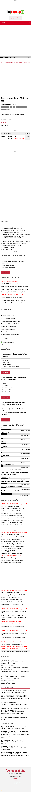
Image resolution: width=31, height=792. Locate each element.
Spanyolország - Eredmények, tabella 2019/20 (13, 595)
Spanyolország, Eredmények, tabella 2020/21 (12, 537)
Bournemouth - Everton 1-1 (9, 247)
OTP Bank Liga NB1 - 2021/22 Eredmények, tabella (14, 504)
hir (14, 106)
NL (28, 62)
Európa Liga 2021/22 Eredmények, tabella (11, 522)
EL (14, 62)
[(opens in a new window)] (8, 342)
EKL (17, 62)
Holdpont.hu (12, 18)
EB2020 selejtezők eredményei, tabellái (11, 621)
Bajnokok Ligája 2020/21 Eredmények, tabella (12, 551)
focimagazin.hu (15, 770)
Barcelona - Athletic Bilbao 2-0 (9, 746)
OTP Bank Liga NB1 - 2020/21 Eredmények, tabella (14, 532)
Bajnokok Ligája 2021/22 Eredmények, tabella (12, 520)
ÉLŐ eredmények (6, 345)
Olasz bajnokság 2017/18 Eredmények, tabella (13, 637)
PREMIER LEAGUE (10, 59)
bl (16, 106)
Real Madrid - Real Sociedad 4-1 (9, 702)
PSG (11, 106)
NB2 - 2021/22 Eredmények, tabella (10, 506)
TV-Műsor (19, 17)
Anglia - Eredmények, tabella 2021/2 (10, 511)
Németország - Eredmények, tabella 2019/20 (12, 602)
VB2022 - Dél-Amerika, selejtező (9, 558)
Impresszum (15, 780)
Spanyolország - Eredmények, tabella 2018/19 (13, 615)
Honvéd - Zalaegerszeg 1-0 (10, 239)
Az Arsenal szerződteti (9, 267)
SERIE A (21, 59)
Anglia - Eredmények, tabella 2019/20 (10, 597)
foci (2, 109)
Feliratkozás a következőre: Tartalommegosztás (1, 790)
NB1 (1, 59)
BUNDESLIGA (26, 59)
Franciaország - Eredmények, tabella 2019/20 (12, 604)
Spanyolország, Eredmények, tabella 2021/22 (12, 508)
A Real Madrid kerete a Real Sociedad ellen (13, 716)
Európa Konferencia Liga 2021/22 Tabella (11, 525)
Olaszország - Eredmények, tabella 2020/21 (12, 541)
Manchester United (7, 387)
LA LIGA (16, 59)
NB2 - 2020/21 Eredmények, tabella (10, 534)
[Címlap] (15, 12)
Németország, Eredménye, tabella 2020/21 (12, 544)
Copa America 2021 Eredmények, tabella (11, 562)
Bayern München (5, 106)
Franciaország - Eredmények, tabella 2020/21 (12, 546)
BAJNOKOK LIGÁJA (9, 62)
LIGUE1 (2, 62)
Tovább (15, 251)
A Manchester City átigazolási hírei (10, 324)
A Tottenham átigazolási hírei (8, 326)
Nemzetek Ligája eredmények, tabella (10, 624)
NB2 (4, 59)
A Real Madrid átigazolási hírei (8, 313)
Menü (3, 22)
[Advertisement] (15, 40)
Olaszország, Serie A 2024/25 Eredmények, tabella (14, 292)
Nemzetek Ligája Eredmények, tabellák (11, 548)
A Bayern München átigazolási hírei (10, 334)
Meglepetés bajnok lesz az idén (11, 366)
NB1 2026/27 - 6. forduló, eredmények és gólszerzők (16, 241)
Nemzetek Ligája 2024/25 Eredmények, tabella (13, 300)
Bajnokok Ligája (22, 106)
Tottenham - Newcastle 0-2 (9, 225)
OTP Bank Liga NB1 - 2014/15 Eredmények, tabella (14, 651)
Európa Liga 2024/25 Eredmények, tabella (11, 297)
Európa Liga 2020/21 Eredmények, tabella (11, 553)
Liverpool (5, 385)
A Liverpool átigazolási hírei (8, 318)
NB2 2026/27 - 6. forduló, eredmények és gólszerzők (16, 234)
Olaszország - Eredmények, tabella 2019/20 (12, 599)
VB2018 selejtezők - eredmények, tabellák (12, 644)
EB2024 (20, 62)
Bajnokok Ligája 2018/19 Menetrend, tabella (12, 626)
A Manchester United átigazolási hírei (10, 321)
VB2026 (25, 62)
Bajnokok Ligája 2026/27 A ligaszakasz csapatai (14, 695)
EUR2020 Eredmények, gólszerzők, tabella (12, 560)
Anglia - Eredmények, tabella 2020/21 (10, 539)
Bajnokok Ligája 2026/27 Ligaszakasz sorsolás (14, 690)
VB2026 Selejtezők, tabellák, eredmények (11, 302)
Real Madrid (6, 362)
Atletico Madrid (7, 364)
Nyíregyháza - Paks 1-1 (8, 249)
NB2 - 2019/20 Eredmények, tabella (10, 592)
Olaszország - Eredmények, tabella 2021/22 (12, 513)
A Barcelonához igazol (8, 265)
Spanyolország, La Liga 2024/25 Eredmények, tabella (14, 289)
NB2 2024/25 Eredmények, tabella (9, 284)
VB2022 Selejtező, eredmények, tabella (11, 555)
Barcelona (5, 360)
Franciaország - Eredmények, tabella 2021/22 (12, 518)
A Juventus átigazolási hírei (8, 329)
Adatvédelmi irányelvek (15, 782)
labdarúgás (7, 109)
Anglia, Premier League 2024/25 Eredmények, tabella (14, 286)
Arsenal (5, 383)
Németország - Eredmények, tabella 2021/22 (12, 515)
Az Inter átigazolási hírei (7, 332)
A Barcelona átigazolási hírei (8, 315)
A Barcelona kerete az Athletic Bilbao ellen (12, 740)
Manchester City (7, 390)
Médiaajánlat (15, 784)
